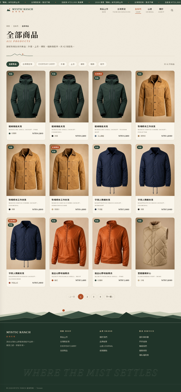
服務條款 (143, 350)
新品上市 (104, 10)
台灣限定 (122, 10)
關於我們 (103, 337)
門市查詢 (143, 341)
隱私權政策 (144, 355)
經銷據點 (103, 350)
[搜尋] (172, 10)
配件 (102, 64)
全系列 (138, 10)
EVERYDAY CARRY (46, 64)
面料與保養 (144, 337)
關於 (161, 10)
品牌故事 (103, 341)
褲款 (83, 64)
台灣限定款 (27, 64)
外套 (63, 64)
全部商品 (13, 64)
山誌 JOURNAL (106, 346)
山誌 (150, 10)
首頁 (8, 26)
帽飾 (92, 64)
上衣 (73, 64)
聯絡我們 (143, 346)
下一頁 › (109, 296)
